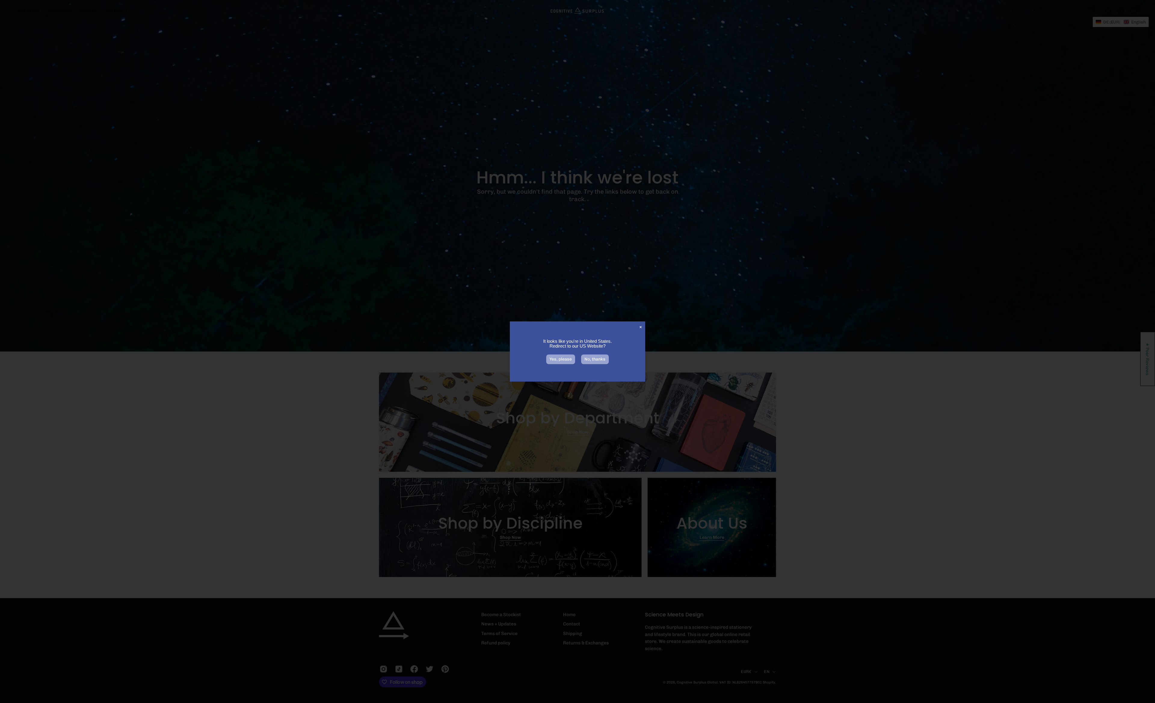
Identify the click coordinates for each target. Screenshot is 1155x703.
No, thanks (594, 359)
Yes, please (561, 359)
